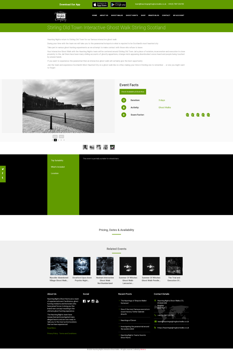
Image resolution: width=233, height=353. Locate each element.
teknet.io (143, 349)
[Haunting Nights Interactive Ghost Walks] (61, 16)
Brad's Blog (153, 15)
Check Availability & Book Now (132, 92)
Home (94, 15)
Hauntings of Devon (128, 320)
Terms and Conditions (67, 333)
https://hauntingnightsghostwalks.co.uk (173, 328)
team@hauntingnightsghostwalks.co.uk (173, 322)
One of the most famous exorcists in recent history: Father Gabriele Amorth (135, 311)
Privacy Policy (52, 333)
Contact (166, 15)
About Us (104, 15)
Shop (143, 15)
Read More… (52, 328)
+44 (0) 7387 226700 (166, 315)
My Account (178, 15)
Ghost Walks (117, 15)
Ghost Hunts (132, 15)
